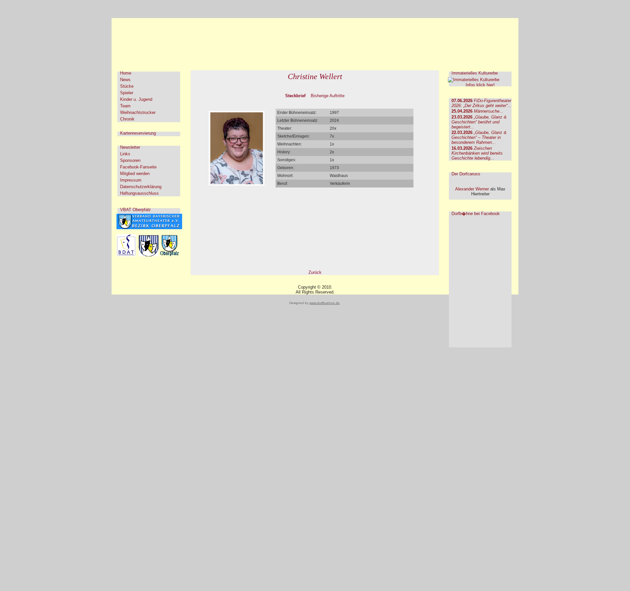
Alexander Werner (472, 188)
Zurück (315, 272)
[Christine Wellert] (236, 184)
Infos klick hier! (480, 84)
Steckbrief (295, 95)
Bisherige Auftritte (328, 95)
